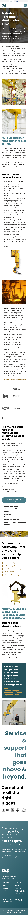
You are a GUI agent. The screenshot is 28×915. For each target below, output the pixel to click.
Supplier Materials (20, 892)
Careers (5, 887)
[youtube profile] (21, 900)
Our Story (5, 885)
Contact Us (8, 856)
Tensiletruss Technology (13, 569)
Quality (5, 890)
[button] (14, 92)
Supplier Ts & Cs (19, 890)
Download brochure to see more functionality (13, 500)
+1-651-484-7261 (7, 900)
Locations (5, 888)
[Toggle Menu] (25, 5)
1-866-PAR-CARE (7, 901)
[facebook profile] (19, 900)
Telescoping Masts (11, 566)
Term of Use (10, 912)
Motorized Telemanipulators (14, 575)
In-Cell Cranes (10, 572)
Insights (17, 885)
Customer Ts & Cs (20, 887)
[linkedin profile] (16, 900)
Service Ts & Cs (19, 888)
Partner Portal (19, 893)
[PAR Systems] (11, 1)
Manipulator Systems (12, 563)
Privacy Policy (17, 912)
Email (4, 903)
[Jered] (16, 1)
